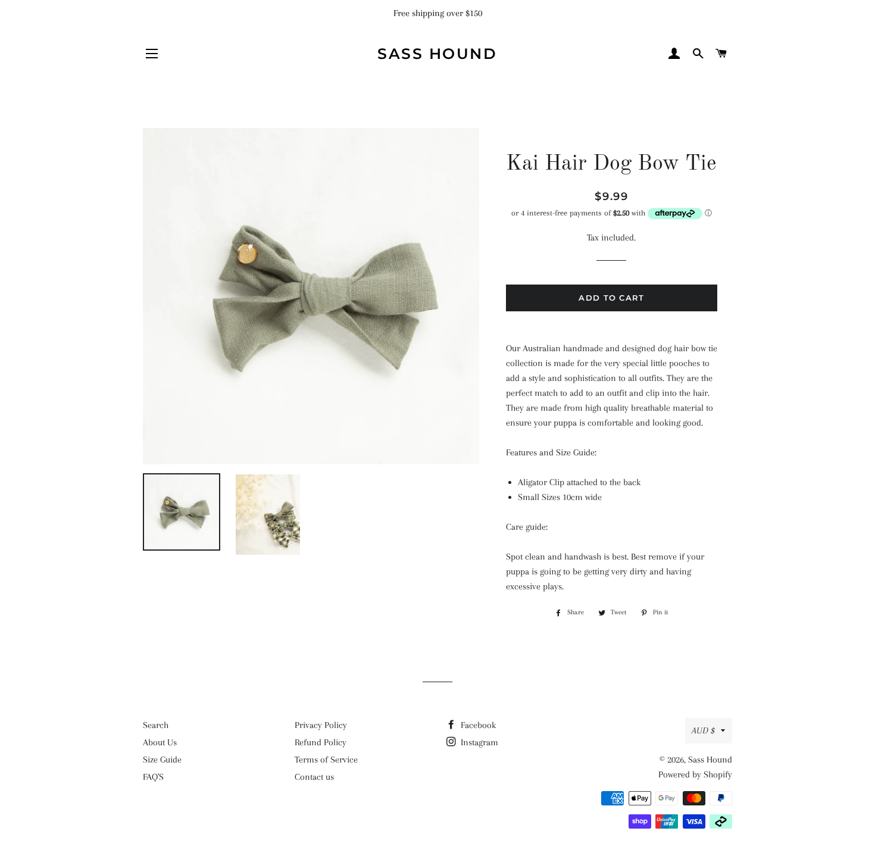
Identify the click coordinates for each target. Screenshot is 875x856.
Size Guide (162, 759)
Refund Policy (320, 742)
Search (155, 725)
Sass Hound (437, 54)
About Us (160, 742)
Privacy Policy (321, 725)
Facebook (477, 725)
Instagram (478, 742)
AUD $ (703, 730)
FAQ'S (153, 776)
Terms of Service (326, 759)
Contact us (314, 776)
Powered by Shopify (695, 774)
